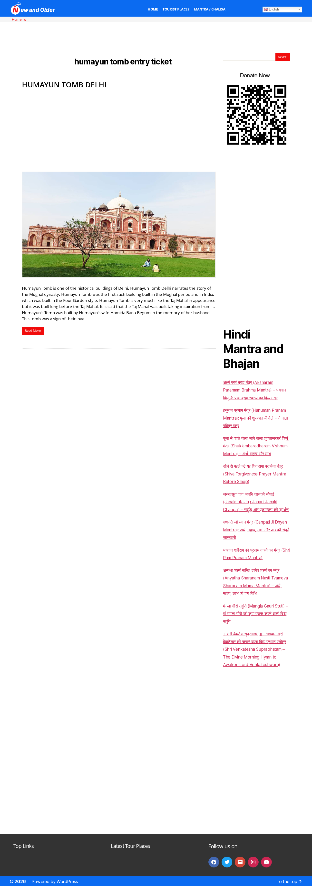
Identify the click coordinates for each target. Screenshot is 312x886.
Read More (33, 330)
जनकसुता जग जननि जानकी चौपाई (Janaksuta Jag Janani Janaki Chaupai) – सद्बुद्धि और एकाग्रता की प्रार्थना (256, 502)
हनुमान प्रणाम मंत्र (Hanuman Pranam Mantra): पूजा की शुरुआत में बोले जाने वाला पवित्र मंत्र (255, 418)
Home (153, 9)
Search (282, 56)
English (273, 9)
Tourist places (176, 9)
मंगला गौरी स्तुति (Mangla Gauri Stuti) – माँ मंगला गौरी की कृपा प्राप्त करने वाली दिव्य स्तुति (255, 614)
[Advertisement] (156, 29)
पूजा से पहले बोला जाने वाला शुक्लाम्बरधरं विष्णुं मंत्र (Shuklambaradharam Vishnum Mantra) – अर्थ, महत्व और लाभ (255, 446)
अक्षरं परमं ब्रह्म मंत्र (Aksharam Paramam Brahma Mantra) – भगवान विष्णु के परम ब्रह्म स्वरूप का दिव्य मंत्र (254, 390)
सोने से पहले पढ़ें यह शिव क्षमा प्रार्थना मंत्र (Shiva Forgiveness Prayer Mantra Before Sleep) (254, 474)
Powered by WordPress (54, 881)
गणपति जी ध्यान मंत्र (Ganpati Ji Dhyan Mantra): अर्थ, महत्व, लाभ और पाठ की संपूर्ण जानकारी (256, 530)
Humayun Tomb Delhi (64, 85)
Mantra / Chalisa (209, 9)
